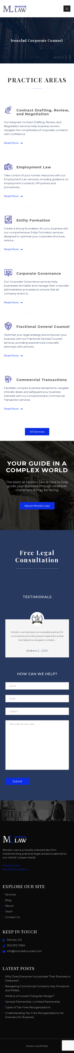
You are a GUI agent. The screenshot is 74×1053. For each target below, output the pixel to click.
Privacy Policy (11, 865)
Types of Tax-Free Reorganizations (27, 1007)
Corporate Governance (38, 273)
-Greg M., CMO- (39, 650)
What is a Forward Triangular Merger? (29, 996)
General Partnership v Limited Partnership (32, 1001)
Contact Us (12, 917)
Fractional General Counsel (43, 327)
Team (9, 911)
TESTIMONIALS (37, 597)
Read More (11, 143)
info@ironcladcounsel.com (24, 951)
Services (10, 894)
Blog (8, 900)
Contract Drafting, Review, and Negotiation (42, 112)
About (9, 905)
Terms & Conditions (15, 869)
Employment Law (33, 167)
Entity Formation (33, 220)
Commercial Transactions (41, 380)
